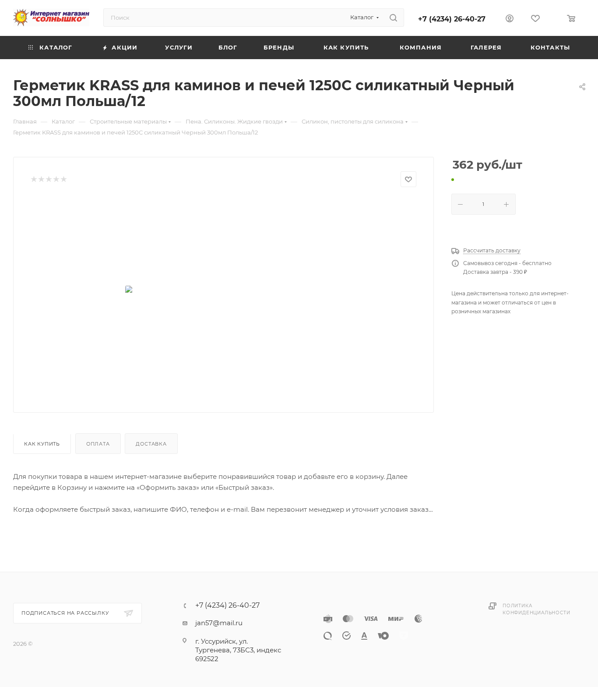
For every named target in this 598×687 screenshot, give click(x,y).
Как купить (42, 444)
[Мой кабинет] (510, 19)
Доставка (151, 444)
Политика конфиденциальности (536, 609)
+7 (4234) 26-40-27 (451, 19)
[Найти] (393, 17)
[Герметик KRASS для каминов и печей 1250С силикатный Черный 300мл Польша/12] (223, 296)
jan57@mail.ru (219, 623)
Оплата (98, 444)
